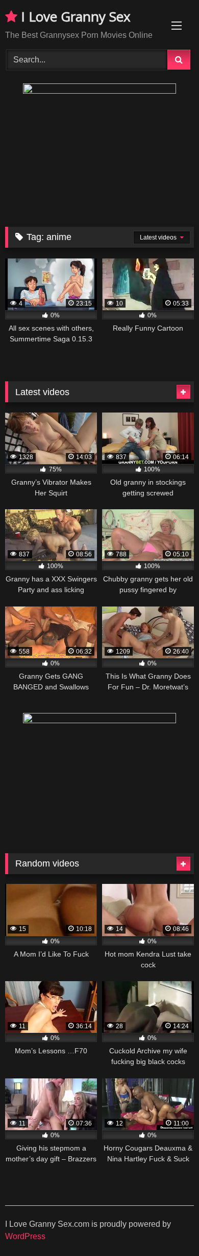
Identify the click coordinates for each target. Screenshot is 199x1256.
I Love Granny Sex (74, 16)
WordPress (25, 1236)
